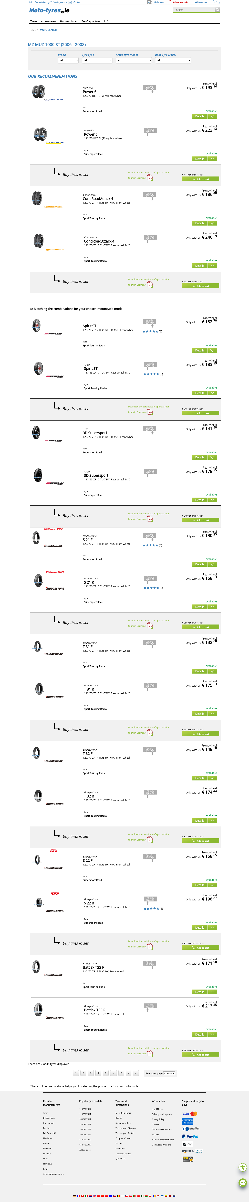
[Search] (217, 10)
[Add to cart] (212, 116)
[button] (242, 1166)
